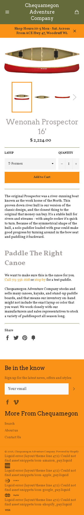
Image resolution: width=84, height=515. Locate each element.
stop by (40, 280)
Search (10, 424)
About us (11, 430)
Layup (9, 153)
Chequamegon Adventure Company (42, 12)
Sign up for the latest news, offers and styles (38, 378)
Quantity (65, 153)
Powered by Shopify (67, 452)
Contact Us (13, 437)
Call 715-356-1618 (17, 280)
